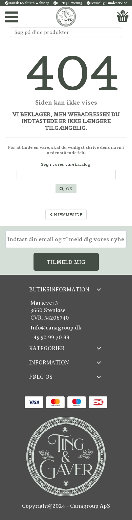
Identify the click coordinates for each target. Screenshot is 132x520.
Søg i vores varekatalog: (66, 164)
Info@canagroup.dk (56, 328)
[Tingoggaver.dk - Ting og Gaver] (66, 16)
